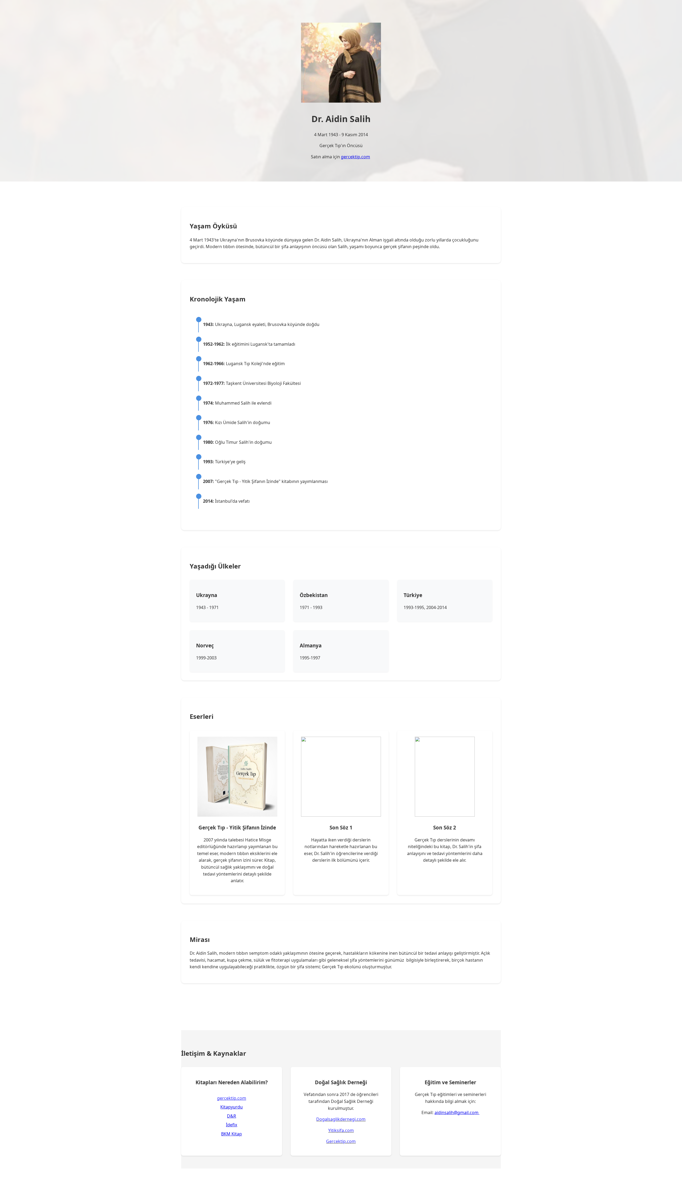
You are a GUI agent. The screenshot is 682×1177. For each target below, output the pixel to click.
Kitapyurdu (231, 1107)
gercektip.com (355, 157)
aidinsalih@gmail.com (457, 1112)
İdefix (231, 1125)
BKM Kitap (231, 1134)
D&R (231, 1116)
